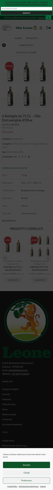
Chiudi (27, 472)
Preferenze (26, 480)
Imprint (43, 486)
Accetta (26, 465)
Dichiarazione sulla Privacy (29, 486)
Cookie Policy (12, 486)
